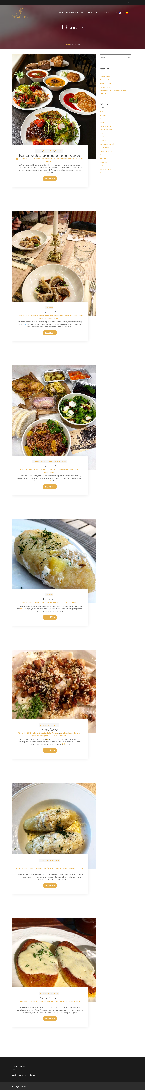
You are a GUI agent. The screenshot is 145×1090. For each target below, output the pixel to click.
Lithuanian (58, 151)
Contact (105, 13)
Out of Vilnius (53, 725)
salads (76, 469)
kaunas (70, 733)
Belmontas (49, 599)
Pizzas (102, 155)
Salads (63, 462)
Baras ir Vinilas (105, 76)
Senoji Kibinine (50, 998)
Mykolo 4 (50, 312)
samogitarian (44, 736)
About (114, 13)
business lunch (68, 159)
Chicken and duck (46, 462)
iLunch (50, 865)
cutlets (56, 733)
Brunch (102, 119)
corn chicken (60, 469)
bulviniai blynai (63, 1001)
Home (60, 13)
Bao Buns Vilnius (105, 83)
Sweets (102, 173)
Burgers (102, 122)
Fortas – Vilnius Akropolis (108, 80)
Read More (49, 179)
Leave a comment (53, 318)
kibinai (71, 1001)
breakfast (59, 159)
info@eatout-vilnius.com (26, 1075)
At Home (39, 151)
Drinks (102, 133)
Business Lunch (48, 151)
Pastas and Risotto (106, 151)
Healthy (102, 137)
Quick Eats (103, 162)
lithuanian (58, 602)
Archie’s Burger (105, 87)
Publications (93, 13)
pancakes (35, 736)
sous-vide (69, 469)
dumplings (73, 315)
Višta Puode (50, 730)
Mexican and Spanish (107, 144)
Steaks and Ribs (105, 169)
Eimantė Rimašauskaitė (43, 159)
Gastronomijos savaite (60, 315)
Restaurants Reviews (74, 13)
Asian (102, 112)
